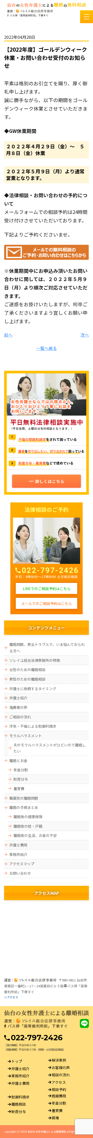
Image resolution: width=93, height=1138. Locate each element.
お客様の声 (61, 1067)
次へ (85, 335)
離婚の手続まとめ (23, 807)
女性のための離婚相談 (27, 669)
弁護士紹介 (18, 697)
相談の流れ (61, 1075)
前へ (8, 335)
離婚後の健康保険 (27, 816)
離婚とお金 (18, 760)
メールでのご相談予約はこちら (46, 603)
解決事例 (59, 1060)
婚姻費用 (59, 1095)
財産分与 (20, 779)
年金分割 (20, 769)
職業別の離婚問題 (23, 798)
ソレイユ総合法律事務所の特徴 (34, 660)
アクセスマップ (21, 863)
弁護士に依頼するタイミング (34, 688)
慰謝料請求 (20, 1096)
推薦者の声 (18, 707)
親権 (55, 1118)
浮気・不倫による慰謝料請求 (32, 726)
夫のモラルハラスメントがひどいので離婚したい (49, 748)
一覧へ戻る (46, 348)
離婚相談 (18, 1104)
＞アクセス (11, 997)
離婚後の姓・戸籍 (27, 826)
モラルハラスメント (25, 735)
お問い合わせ (20, 873)
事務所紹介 (18, 854)
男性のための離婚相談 (27, 679)
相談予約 (59, 1089)
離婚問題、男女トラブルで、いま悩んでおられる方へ (47, 647)
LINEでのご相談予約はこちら (47, 588)
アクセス (59, 1082)
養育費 (18, 788)
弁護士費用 (18, 844)
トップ (16, 1061)
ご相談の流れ (20, 716)
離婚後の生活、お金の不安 (35, 835)
